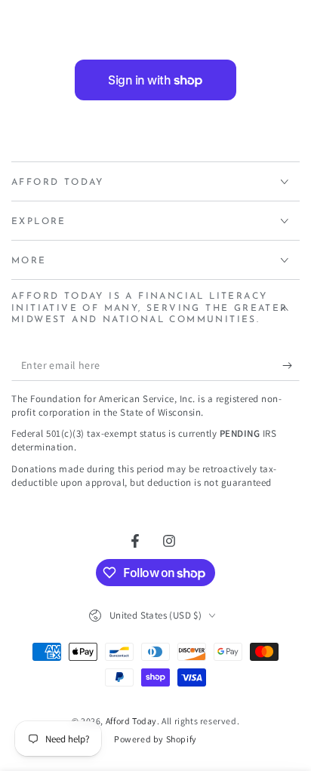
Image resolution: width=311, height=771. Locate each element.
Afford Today (131, 720)
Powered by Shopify (155, 739)
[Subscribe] (291, 365)
